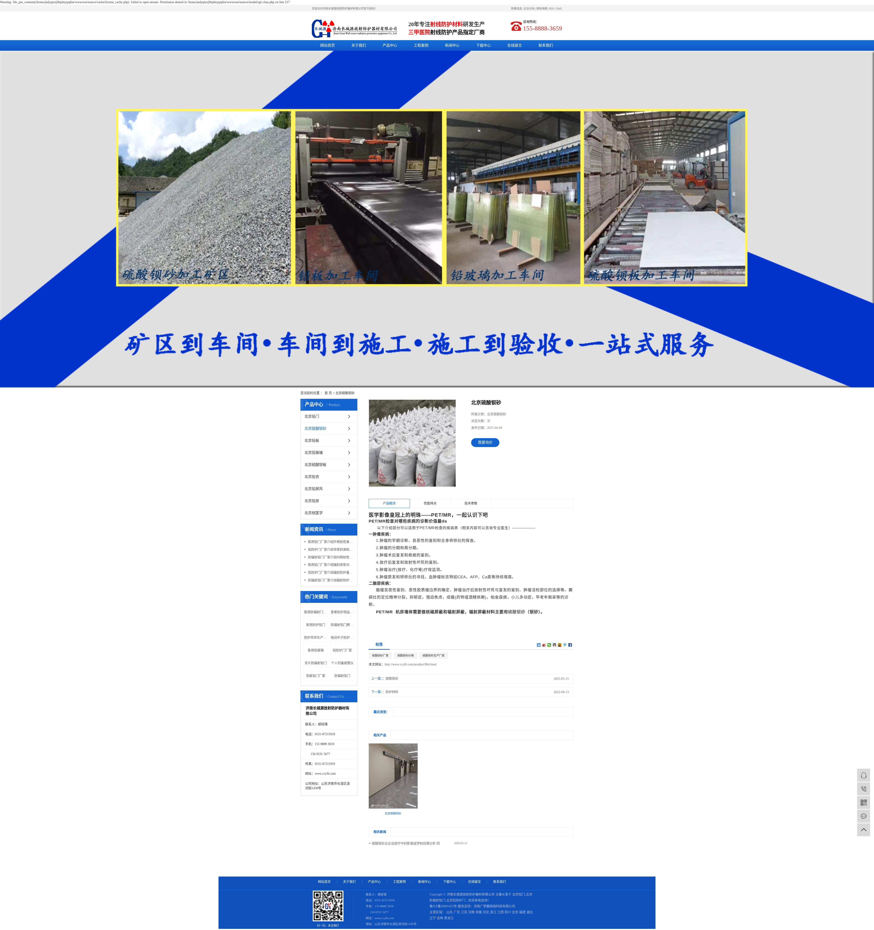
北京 (515, 912)
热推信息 (516, 8)
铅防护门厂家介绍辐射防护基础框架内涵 (330, 572)
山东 (450, 912)
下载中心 (483, 45)
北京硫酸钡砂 (345, 393)
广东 (457, 912)
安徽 (479, 912)
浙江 (493, 912)
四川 (508, 912)
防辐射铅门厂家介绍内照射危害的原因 (330, 557)
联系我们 (546, 45)
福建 (522, 912)
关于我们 (358, 45)
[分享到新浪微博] (544, 645)
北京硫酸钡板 (315, 465)
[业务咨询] (863, 775)
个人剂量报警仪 (342, 663)
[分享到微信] (549, 645)
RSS (551, 8)
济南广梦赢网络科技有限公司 (494, 906)
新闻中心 (452, 45)
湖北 (529, 912)
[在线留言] (863, 816)
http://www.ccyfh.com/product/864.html (411, 664)
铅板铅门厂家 (315, 675)
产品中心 (390, 45)
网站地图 (542, 8)
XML (559, 8)
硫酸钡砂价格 (405, 655)
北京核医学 (314, 513)
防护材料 (392, 692)
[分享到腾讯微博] (565, 645)
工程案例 (421, 45)
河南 (471, 912)
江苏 (464, 912)
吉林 (440, 918)
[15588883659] (863, 788)
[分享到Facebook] (570, 645)
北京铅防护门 (455, 900)
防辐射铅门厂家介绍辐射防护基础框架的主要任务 (330, 580)
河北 (486, 912)
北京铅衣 (312, 477)
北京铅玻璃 (314, 453)
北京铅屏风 (314, 489)
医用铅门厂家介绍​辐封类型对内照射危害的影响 (330, 564)
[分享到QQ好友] (554, 645)
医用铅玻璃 (316, 650)
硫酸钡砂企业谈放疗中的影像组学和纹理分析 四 (406, 843)
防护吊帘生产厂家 (315, 637)
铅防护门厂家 (342, 650)
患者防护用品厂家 (342, 612)
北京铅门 (312, 416)
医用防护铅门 (315, 625)
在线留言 (514, 45)
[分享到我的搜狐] (560, 645)
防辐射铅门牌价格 (342, 625)
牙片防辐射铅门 (316, 663)
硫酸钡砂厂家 (380, 655)
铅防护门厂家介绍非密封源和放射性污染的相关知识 (330, 549)
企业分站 (529, 8)
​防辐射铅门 (342, 675)
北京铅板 (312, 440)
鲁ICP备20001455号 (443, 906)
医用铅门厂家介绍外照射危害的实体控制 (330, 541)
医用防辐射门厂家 (315, 612)
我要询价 (485, 442)
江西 (501, 912)
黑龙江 (449, 918)
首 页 (328, 393)
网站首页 (327, 45)
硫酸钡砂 (392, 678)
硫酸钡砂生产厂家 (434, 655)
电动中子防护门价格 (342, 637)
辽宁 (433, 918)
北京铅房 (312, 501)
